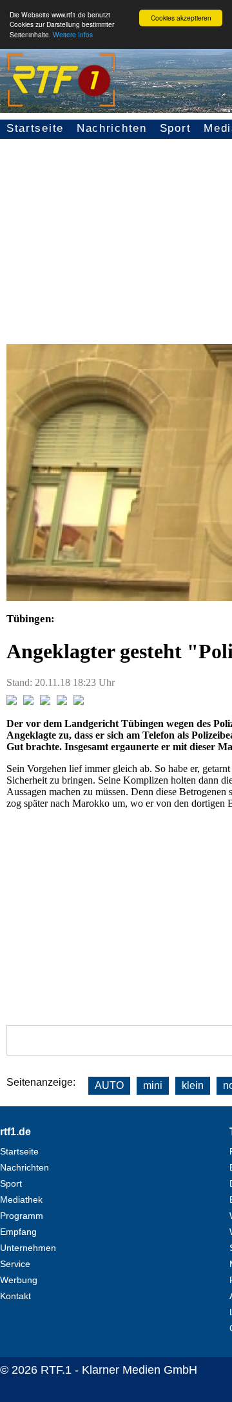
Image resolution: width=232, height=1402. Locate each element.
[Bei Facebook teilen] (11, 701)
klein (193, 1085)
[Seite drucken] (78, 701)
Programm (21, 1215)
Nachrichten (112, 128)
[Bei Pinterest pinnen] (62, 701)
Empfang (18, 1232)
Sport (175, 128)
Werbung (18, 1280)
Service (15, 1264)
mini (152, 1085)
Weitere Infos (73, 34)
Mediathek (21, 1199)
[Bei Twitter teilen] (28, 701)
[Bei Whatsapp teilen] (45, 701)
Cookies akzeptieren (181, 17)
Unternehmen (28, 1248)
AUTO (109, 1085)
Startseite (35, 128)
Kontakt (15, 1296)
